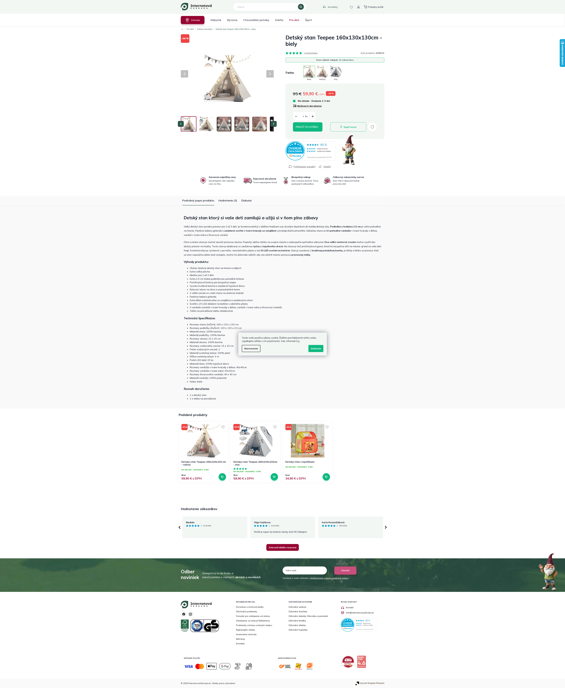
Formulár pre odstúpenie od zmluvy (253, 616)
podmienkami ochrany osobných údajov (329, 578)
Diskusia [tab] (246, 200)
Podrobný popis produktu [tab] (198, 200)
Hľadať (301, 6)
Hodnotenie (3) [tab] (227, 200)
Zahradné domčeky (297, 611)
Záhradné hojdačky (297, 629)
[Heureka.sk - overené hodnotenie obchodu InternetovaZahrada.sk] (311, 150)
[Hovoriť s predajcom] (302, 166)
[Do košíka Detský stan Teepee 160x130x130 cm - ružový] (222, 477)
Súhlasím (316, 348)
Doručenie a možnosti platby (250, 607)
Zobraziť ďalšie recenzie (282, 547)
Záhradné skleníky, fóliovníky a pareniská (308, 616)
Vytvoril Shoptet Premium (372, 683)
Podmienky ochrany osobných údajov (254, 625)
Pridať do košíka (307, 126)
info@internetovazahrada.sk (360, 612)
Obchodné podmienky (246, 611)
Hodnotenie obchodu (246, 634)
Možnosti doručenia (309, 105)
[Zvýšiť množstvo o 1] (313, 116)
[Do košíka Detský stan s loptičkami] (326, 477)
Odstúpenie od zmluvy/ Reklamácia (253, 620)
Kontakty (333, 6)
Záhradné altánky (297, 625)
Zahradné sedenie (297, 607)
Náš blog (240, 639)
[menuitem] (192, 20)
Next (386, 527)
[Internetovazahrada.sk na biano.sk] (362, 663)
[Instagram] (190, 614)
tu (298, 340)
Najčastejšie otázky (245, 629)
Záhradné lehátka (297, 620)
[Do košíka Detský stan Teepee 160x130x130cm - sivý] (274, 477)
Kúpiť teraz (350, 127)
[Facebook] (184, 614)
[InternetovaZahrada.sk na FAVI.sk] (349, 663)
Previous (179, 527)
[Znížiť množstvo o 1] (296, 116)
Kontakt (349, 607)
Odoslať (345, 570)
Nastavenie (251, 348)
